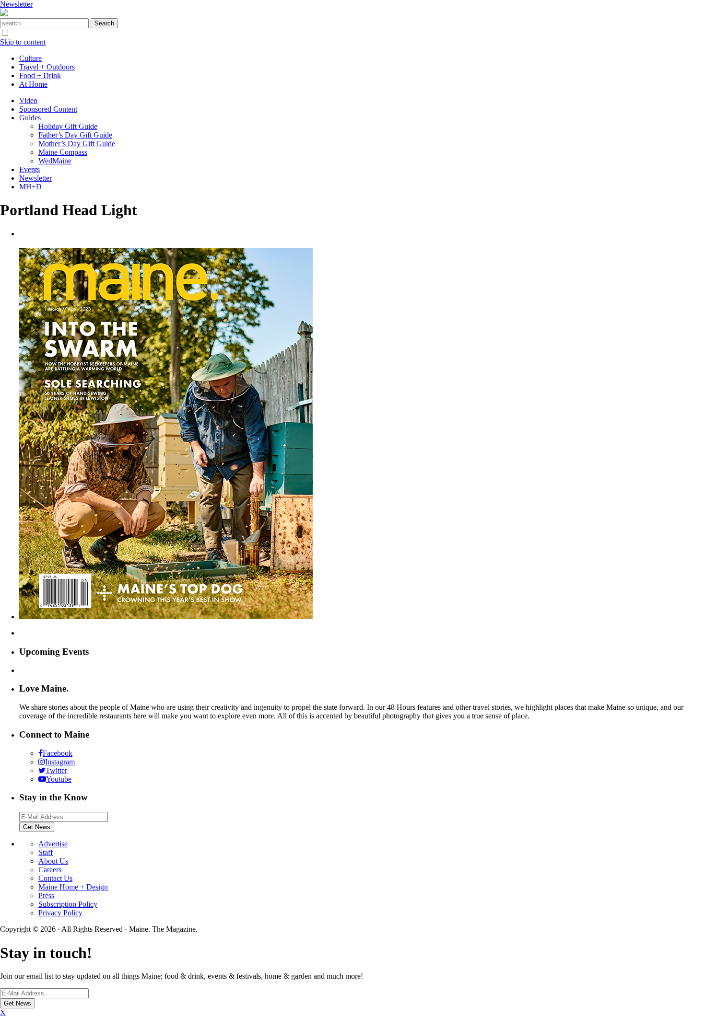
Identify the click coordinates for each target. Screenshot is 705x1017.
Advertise (53, 844)
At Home (33, 84)
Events (29, 169)
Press (46, 895)
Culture (30, 58)
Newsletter (16, 4)
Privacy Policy (60, 913)
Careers (49, 870)
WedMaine (54, 161)
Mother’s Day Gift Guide (76, 143)
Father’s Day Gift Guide (75, 135)
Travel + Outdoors (47, 67)
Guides (30, 118)
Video (28, 100)
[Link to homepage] (4, 14)
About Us (53, 861)
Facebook (57, 753)
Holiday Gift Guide (67, 126)
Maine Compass (62, 152)
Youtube (58, 779)
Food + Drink (40, 75)
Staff (45, 852)
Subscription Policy (67, 904)
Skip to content (23, 42)
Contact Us (55, 878)
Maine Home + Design (73, 887)
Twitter (56, 770)
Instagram (60, 762)
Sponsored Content (48, 109)
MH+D (30, 187)
